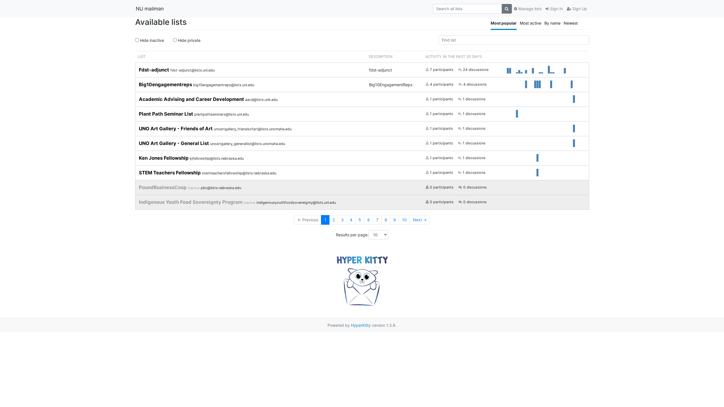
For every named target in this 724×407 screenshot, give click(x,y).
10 (404, 219)
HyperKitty (361, 325)
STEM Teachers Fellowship (170, 173)
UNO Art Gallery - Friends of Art (176, 128)
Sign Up (579, 8)
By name (552, 23)
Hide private (189, 40)
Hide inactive (151, 40)
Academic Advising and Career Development (192, 99)
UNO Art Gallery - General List (174, 143)
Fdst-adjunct (154, 70)
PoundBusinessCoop (163, 187)
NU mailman (150, 9)
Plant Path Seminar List (166, 114)
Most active (530, 23)
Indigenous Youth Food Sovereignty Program (191, 202)
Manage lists (529, 8)
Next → (420, 219)
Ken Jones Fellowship (164, 158)
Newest (571, 23)
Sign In (556, 8)
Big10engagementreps (166, 84)
